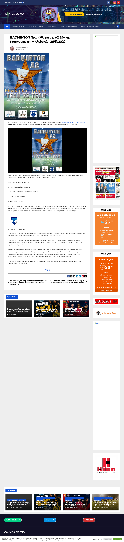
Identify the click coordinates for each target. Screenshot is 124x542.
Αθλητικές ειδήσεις (12, 500)
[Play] (47, 151)
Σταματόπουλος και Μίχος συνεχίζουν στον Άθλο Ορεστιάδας (18, 311)
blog (41, 26)
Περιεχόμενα (40, 500)
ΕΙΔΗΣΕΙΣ (32, 26)
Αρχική (47, 270)
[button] (114, 26)
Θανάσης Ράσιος (23, 47)
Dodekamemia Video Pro (90, 26)
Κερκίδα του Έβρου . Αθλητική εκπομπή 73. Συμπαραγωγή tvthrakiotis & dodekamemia (67, 282)
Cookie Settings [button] (97, 539)
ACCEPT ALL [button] (117, 539)
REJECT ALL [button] (108, 539)
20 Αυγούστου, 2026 (102, 507)
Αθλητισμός (22, 500)
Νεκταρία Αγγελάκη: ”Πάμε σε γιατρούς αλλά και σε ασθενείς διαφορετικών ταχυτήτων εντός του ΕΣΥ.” (28, 283)
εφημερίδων (111, 202)
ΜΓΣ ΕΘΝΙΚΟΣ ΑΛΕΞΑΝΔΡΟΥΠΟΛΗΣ (74, 122)
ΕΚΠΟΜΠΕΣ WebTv (18, 26)
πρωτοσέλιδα (104, 202)
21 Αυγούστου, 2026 (72, 507)
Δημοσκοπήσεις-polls (69, 26)
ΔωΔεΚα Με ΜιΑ (14, 14)
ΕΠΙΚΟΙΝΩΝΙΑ (52, 26)
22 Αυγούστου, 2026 (15, 507)
